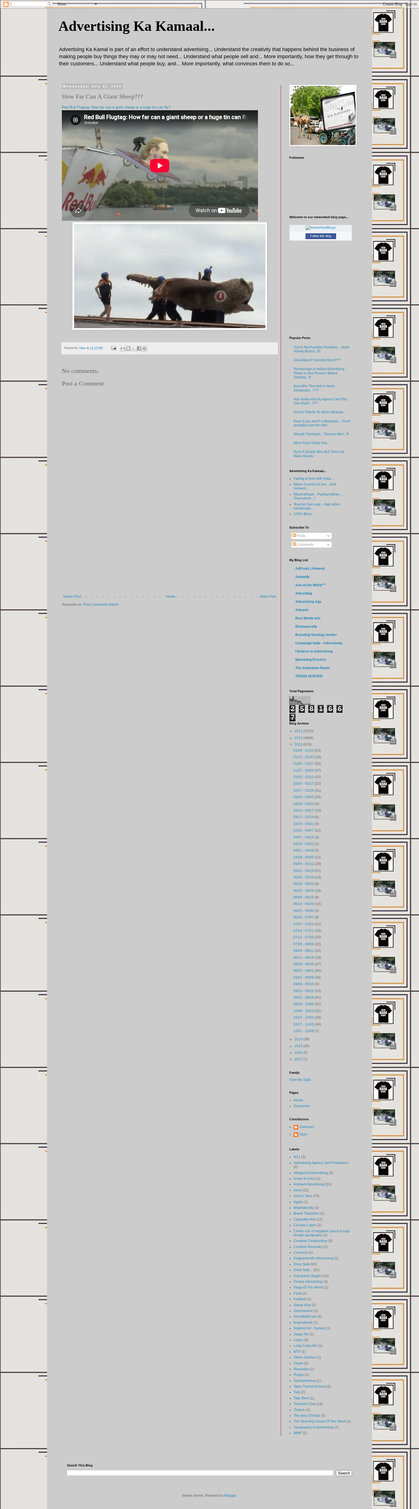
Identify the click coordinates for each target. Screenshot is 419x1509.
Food (298, 1293)
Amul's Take (303, 1196)
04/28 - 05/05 (304, 857)
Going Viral (302, 1305)
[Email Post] (113, 348)
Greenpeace (303, 1311)
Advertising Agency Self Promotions (321, 1163)
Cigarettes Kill (304, 1219)
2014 (298, 1039)
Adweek (301, 610)
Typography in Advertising (313, 1427)
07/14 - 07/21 (304, 931)
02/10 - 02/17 (304, 784)
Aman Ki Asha (304, 1179)
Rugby (299, 1375)
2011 (298, 731)
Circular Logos (305, 1225)
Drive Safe (302, 1264)
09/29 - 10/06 (304, 1004)
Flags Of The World (308, 1287)
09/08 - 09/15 (304, 984)
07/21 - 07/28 (304, 937)
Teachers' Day (305, 1404)
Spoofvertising (305, 1381)
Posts (300, 536)
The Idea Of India (307, 1416)
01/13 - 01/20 (304, 757)
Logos (298, 1340)
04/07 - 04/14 (304, 837)
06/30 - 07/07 (304, 917)
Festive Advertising (308, 1282)
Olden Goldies (305, 1357)
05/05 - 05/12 (304, 864)
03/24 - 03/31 (304, 824)
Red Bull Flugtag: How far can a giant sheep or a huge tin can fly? (116, 107)
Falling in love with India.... (314, 479)
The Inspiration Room (312, 668)
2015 (298, 1046)
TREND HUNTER (309, 676)
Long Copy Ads (305, 1346)
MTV (297, 1352)
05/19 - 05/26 (304, 877)
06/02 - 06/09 (304, 891)
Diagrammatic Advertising (313, 1258)
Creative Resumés (308, 1247)
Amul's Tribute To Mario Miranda (318, 412)
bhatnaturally (304, 1208)
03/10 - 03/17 (304, 810)
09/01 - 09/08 (304, 978)
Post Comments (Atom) (101, 605)
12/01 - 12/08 (304, 1031)
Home (170, 597)
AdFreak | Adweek (310, 569)
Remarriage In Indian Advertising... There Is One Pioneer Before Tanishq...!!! (320, 373)
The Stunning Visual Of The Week (320, 1421)
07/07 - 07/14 (304, 924)
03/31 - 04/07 (304, 830)
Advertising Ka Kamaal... (136, 26)
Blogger (230, 1496)
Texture (299, 1410)
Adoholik (302, 577)
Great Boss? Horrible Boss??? (317, 360)
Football (300, 1299)
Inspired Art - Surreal (309, 1328)
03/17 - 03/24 (304, 817)
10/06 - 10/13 (304, 1011)
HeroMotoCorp (305, 1317)
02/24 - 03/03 (304, 797)
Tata (297, 1392)
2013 (298, 745)
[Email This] (123, 348)
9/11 (297, 1157)
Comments (305, 545)
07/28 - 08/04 (304, 944)
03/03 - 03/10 (304, 804)
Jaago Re (301, 1334)
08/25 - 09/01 (304, 971)
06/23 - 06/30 (304, 911)
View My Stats (300, 1080)
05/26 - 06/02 (304, 884)
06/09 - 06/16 (304, 897)
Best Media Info (307, 618)
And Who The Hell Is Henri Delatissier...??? (314, 388)
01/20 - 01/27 (304, 764)
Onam (298, 1363)
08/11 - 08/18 (304, 958)
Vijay (303, 1134)
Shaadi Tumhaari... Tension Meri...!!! (321, 434)
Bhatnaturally (306, 627)
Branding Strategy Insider (316, 635)
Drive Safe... (303, 1270)
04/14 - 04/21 (304, 844)
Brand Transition (306, 1213)
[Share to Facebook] (139, 348)
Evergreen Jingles (308, 1276)
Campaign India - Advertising (318, 643)
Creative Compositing (310, 1241)
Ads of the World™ (310, 585)
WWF (298, 1433)
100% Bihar (303, 514)
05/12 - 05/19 (304, 871)
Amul (298, 1190)
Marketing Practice (310, 660)
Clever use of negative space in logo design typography (322, 1233)
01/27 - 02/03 (304, 770)
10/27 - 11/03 (304, 1024)
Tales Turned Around (310, 1386)
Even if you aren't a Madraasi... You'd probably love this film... (322, 423)
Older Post (268, 597)
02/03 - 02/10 (304, 777)
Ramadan (301, 1369)
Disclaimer (302, 1106)
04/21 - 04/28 (304, 850)
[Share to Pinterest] (144, 348)
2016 (298, 1053)
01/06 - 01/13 (304, 751)
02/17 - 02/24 (304, 790)
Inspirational (303, 1323)
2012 (298, 738)
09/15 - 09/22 (304, 991)
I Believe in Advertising (314, 651)
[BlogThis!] (128, 348)
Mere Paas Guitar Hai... (311, 443)
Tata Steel (301, 1398)
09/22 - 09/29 (304, 998)
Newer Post (72, 597)
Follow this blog (320, 236)
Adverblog (303, 593)
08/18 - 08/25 (304, 964)
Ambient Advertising (309, 1184)
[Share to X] (134, 348)
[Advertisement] (169, 551)
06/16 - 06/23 (304, 904)
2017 (298, 1059)
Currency (301, 1253)
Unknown (306, 1127)
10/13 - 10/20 (304, 1018)
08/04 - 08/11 (304, 951)
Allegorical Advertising (311, 1173)
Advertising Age (308, 602)
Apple (298, 1202)
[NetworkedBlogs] (321, 228)
